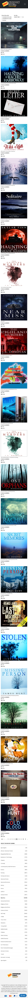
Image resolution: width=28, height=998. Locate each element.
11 (25, 839)
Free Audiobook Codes (12, 985)
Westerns (3, 923)
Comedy (3, 863)
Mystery (3, 898)
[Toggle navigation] (25, 4)
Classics (3, 860)
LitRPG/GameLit (4, 938)
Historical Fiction (4, 879)
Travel (2, 954)
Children (3, 932)
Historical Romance (5, 882)
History (2, 885)
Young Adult (4, 926)
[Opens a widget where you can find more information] (23, 995)
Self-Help (3, 913)
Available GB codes (7, 17)
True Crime (3, 919)
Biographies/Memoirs (6, 854)
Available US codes (7, 18)
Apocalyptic (3, 847)
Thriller (2, 916)
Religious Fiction (4, 904)
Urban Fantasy (4, 935)
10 (23, 839)
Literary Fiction (4, 894)
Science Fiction (4, 910)
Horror (2, 888)
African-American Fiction (7, 851)
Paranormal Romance (6, 941)
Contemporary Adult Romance (8, 866)
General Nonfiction (5, 901)
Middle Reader (4, 929)
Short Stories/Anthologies (7, 948)
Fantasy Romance (5, 876)
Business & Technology (6, 857)
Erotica (2, 869)
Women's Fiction (5, 951)
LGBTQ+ (3, 891)
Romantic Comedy (5, 957)
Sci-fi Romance (4, 944)
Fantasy (3, 873)
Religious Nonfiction (5, 907)
